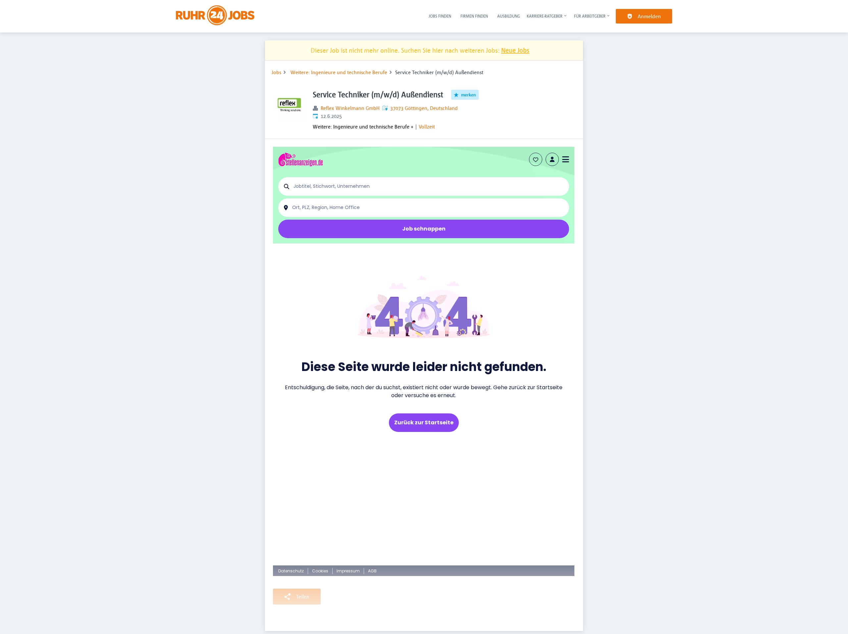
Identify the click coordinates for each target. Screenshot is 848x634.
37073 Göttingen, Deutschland (424, 108)
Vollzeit (427, 126)
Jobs (276, 72)
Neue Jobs (515, 50)
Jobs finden (440, 16)
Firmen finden (474, 16)
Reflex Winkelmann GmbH (350, 108)
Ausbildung (508, 16)
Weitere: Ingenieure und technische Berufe (339, 72)
